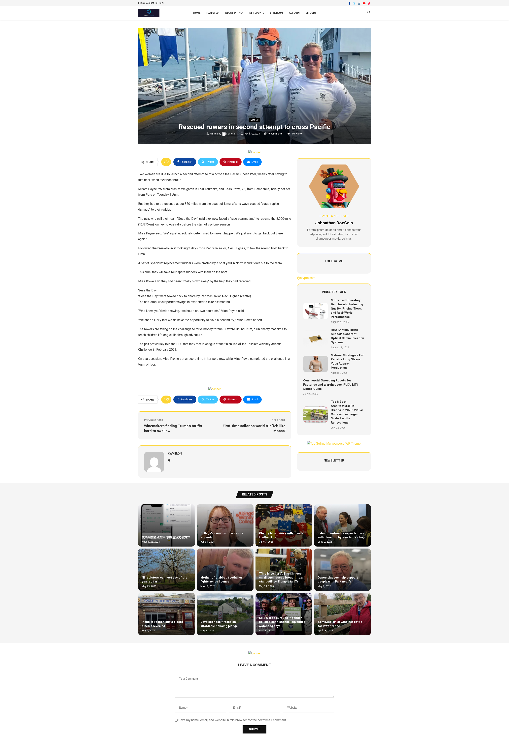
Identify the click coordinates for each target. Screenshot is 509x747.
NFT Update (256, 13)
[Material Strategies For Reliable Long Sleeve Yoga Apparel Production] (315, 364)
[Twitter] (354, 3)
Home (196, 13)
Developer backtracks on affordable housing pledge (219, 624)
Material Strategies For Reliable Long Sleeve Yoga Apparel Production (347, 361)
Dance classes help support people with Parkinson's (338, 579)
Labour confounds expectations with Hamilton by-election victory (341, 535)
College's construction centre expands (221, 535)
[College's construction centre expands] (225, 525)
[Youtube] (364, 3)
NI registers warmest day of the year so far (164, 579)
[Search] (369, 13)
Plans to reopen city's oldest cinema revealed (162, 624)
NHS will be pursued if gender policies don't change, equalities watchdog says (282, 622)
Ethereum (276, 13)
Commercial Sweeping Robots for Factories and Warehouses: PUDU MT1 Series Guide (330, 384)
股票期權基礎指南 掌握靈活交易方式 (166, 537)
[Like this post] (167, 162)
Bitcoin (311, 13)
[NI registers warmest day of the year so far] (166, 570)
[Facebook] (350, 3)
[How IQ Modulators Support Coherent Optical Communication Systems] (315, 338)
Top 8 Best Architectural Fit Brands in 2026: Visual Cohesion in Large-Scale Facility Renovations (347, 412)
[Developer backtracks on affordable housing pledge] (225, 614)
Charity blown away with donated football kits (282, 535)
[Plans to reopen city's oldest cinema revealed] (166, 614)
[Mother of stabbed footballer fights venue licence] (225, 570)
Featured (212, 13)
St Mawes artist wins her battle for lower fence (340, 624)
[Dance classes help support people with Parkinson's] (342, 570)
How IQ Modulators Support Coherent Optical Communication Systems (347, 336)
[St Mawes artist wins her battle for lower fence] (342, 614)
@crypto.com (306, 278)
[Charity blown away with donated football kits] (283, 525)
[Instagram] (359, 3)
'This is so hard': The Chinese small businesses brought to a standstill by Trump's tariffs (281, 577)
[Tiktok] (369, 3)
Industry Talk (233, 13)
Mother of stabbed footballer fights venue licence (221, 579)
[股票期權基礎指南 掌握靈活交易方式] (166, 525)
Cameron (231, 133)
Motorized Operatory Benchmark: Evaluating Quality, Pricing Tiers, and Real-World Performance (347, 308)
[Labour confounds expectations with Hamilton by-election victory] (342, 525)
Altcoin (294, 13)
